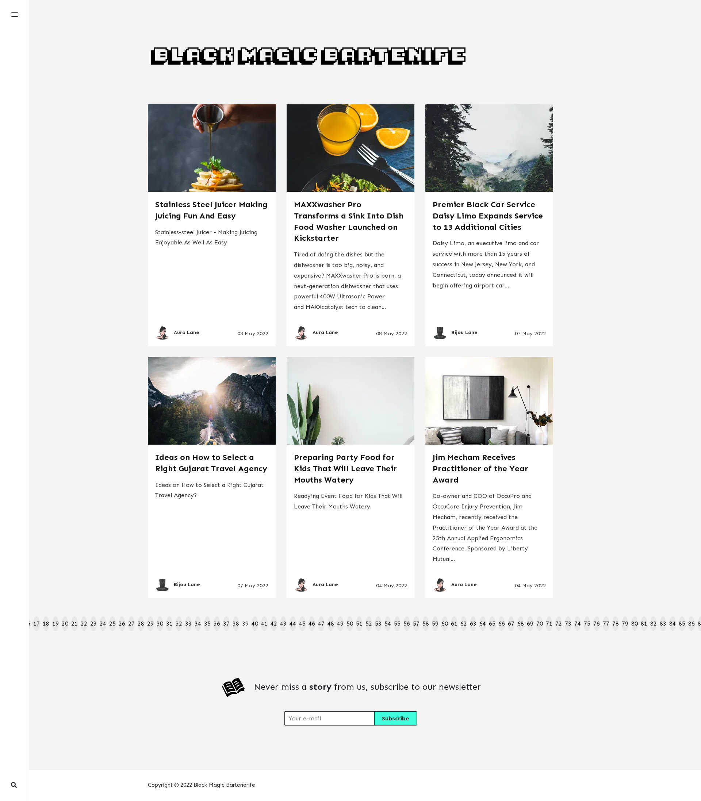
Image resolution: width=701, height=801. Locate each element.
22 (84, 623)
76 (596, 623)
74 (577, 623)
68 (520, 623)
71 (549, 623)
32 (179, 623)
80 (634, 623)
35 (207, 623)
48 (330, 623)
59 (435, 623)
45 (302, 623)
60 (444, 623)
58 (425, 623)
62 (463, 623)
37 (226, 623)
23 (93, 623)
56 (406, 623)
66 (501, 623)
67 (511, 623)
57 (416, 623)
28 (141, 623)
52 (368, 623)
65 (492, 623)
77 (606, 623)
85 (682, 623)
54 (387, 623)
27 (131, 623)
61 (454, 623)
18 (46, 623)
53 (378, 623)
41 (264, 623)
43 (283, 623)
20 (65, 623)
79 (625, 623)
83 (663, 623)
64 (482, 623)
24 (103, 623)
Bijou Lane (464, 332)
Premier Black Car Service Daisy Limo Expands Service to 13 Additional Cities (488, 216)
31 (169, 623)
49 (340, 623)
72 (558, 623)
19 (55, 623)
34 (198, 623)
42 (274, 623)
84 (672, 623)
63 (473, 623)
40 (255, 623)
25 (112, 623)
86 (691, 623)
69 (530, 623)
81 (644, 623)
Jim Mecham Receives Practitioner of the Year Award (480, 468)
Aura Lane (186, 332)
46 (312, 623)
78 (615, 623)
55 (397, 623)
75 (587, 623)
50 (349, 623)
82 (653, 623)
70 (539, 623)
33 (188, 623)
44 (293, 623)
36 (217, 623)
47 (321, 623)
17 (36, 623)
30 (160, 623)
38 (236, 623)
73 (568, 623)
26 (122, 623)
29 (150, 623)
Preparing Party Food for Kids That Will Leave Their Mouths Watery (345, 468)
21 (74, 623)
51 (359, 623)
